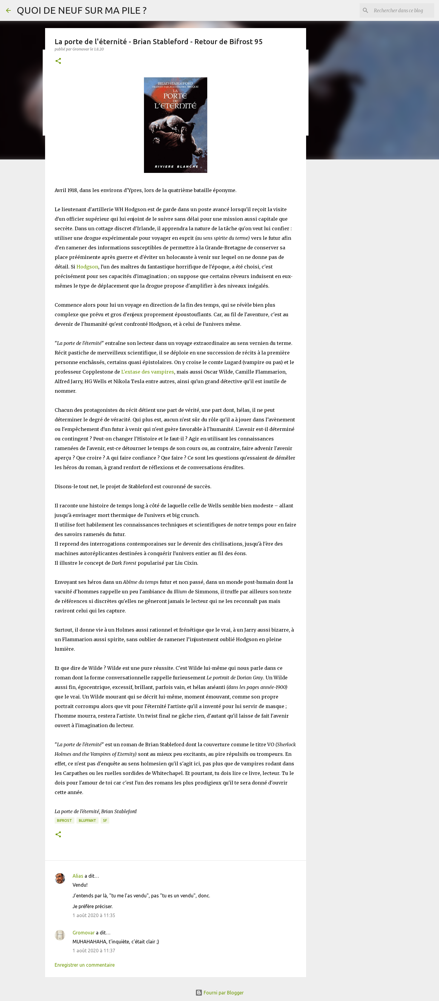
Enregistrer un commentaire (85, 965)
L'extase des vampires (147, 372)
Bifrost (64, 820)
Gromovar (84, 932)
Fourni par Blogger (223, 992)
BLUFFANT (87, 820)
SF (105, 820)
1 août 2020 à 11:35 (94, 915)
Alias (78, 876)
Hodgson (87, 267)
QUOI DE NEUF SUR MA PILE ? (82, 10)
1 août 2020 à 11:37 (94, 950)
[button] (58, 61)
